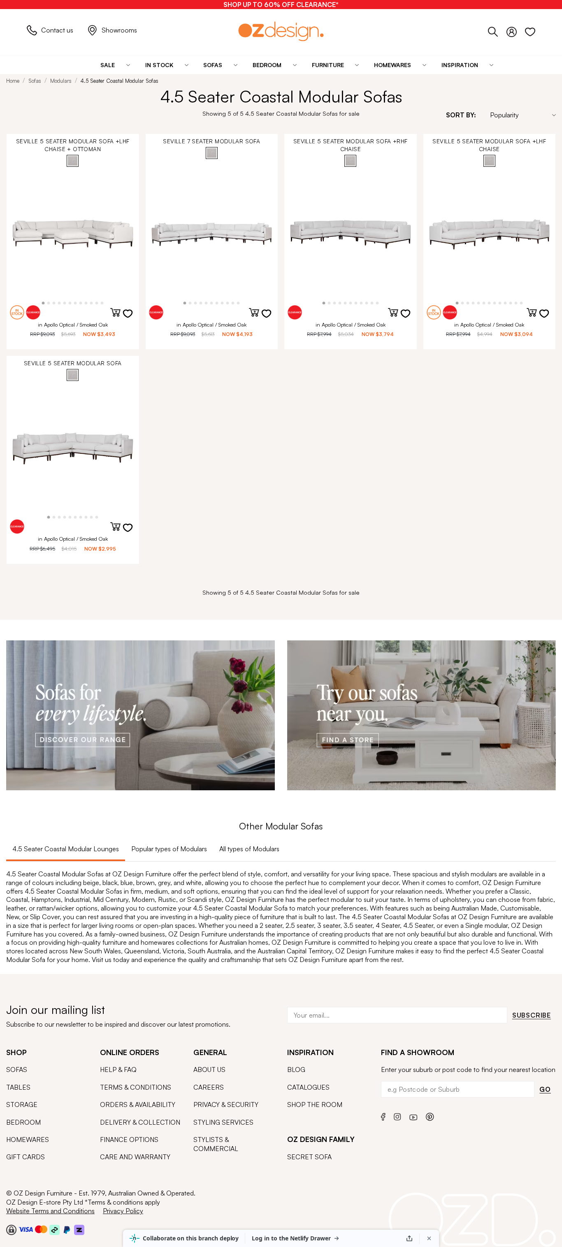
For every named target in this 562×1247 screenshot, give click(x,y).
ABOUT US (209, 1069)
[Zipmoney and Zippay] (79, 1229)
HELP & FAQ (118, 1069)
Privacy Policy (123, 1211)
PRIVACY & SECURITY (225, 1104)
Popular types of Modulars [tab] (169, 849)
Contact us (57, 30)
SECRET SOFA (309, 1157)
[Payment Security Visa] (26, 1229)
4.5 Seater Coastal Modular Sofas (119, 80)
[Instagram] (397, 1116)
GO (545, 1089)
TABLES (18, 1087)
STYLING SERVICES (223, 1122)
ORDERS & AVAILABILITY (137, 1104)
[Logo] (281, 31)
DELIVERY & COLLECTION (140, 1122)
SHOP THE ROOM (314, 1104)
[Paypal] (67, 1229)
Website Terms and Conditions (50, 1211)
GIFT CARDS (25, 1157)
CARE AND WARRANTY (135, 1157)
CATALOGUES (308, 1087)
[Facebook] (383, 1116)
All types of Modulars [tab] (249, 849)
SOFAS (16, 1069)
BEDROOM (23, 1122)
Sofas (34, 80)
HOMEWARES (27, 1139)
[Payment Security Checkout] (11, 1229)
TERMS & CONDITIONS (135, 1087)
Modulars (61, 80)
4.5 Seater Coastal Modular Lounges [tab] (65, 849)
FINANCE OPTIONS (129, 1139)
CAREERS (208, 1087)
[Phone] (497, 30)
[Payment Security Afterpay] (54, 1229)
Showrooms (119, 30)
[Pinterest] (430, 1116)
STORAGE (21, 1104)
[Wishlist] (530, 30)
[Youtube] (413, 1116)
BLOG (296, 1069)
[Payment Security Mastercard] (41, 1229)
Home (12, 80)
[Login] (515, 30)
